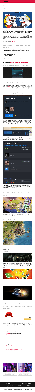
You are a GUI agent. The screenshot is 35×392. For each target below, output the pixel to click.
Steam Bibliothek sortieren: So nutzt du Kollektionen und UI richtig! (19, 62)
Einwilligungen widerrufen (28, 389)
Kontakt (19, 386)
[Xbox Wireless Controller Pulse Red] (9, 315)
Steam (9, 86)
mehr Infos (7, 320)
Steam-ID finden (8, 333)
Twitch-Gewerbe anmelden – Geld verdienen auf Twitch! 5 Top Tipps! (13, 349)
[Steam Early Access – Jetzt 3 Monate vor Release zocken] (25, 367)
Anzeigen (13, 41)
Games (16, 325)
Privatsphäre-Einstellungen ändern (7, 389)
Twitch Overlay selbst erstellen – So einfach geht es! (11, 350)
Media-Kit (28, 386)
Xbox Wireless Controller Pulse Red (22, 311)
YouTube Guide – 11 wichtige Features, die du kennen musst (12, 348)
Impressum (19, 385)
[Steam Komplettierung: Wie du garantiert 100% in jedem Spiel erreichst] (10, 367)
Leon (6, 10)
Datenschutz (28, 385)
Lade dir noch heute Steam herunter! (10, 334)
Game (11, 58)
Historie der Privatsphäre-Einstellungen (19, 389)
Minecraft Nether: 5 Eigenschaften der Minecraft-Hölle (11, 345)
